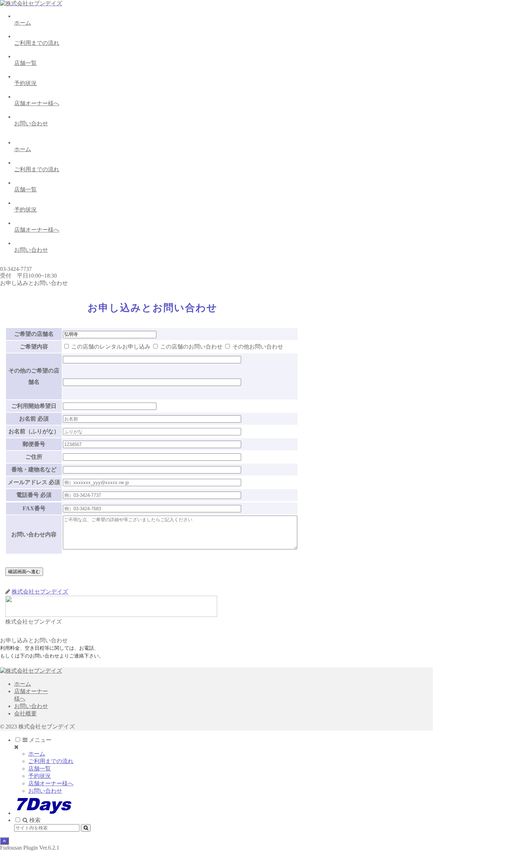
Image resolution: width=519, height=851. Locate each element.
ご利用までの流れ (50, 761)
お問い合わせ (31, 706)
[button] (86, 828)
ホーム (22, 684)
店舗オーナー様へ (50, 783)
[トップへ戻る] (4, 841)
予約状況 (39, 776)
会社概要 (25, 713)
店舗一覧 (39, 769)
